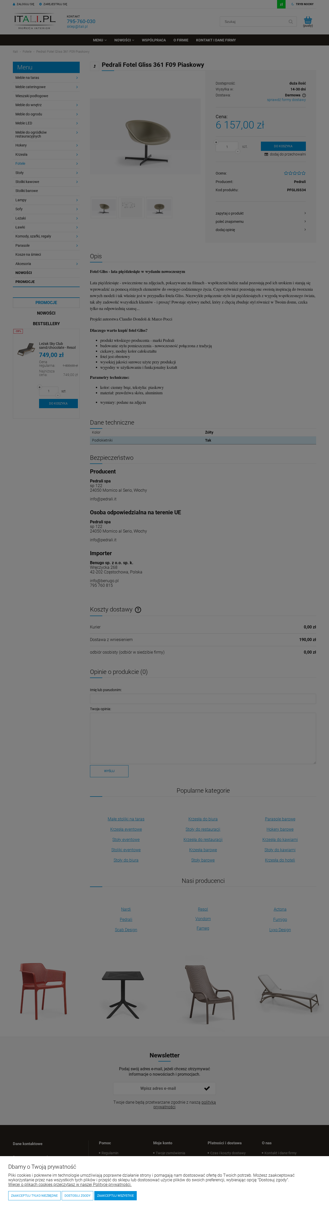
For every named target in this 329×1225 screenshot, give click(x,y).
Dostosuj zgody (77, 1195)
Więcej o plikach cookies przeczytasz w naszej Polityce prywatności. (70, 1184)
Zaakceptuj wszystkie (115, 1195)
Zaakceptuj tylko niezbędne (34, 1195)
